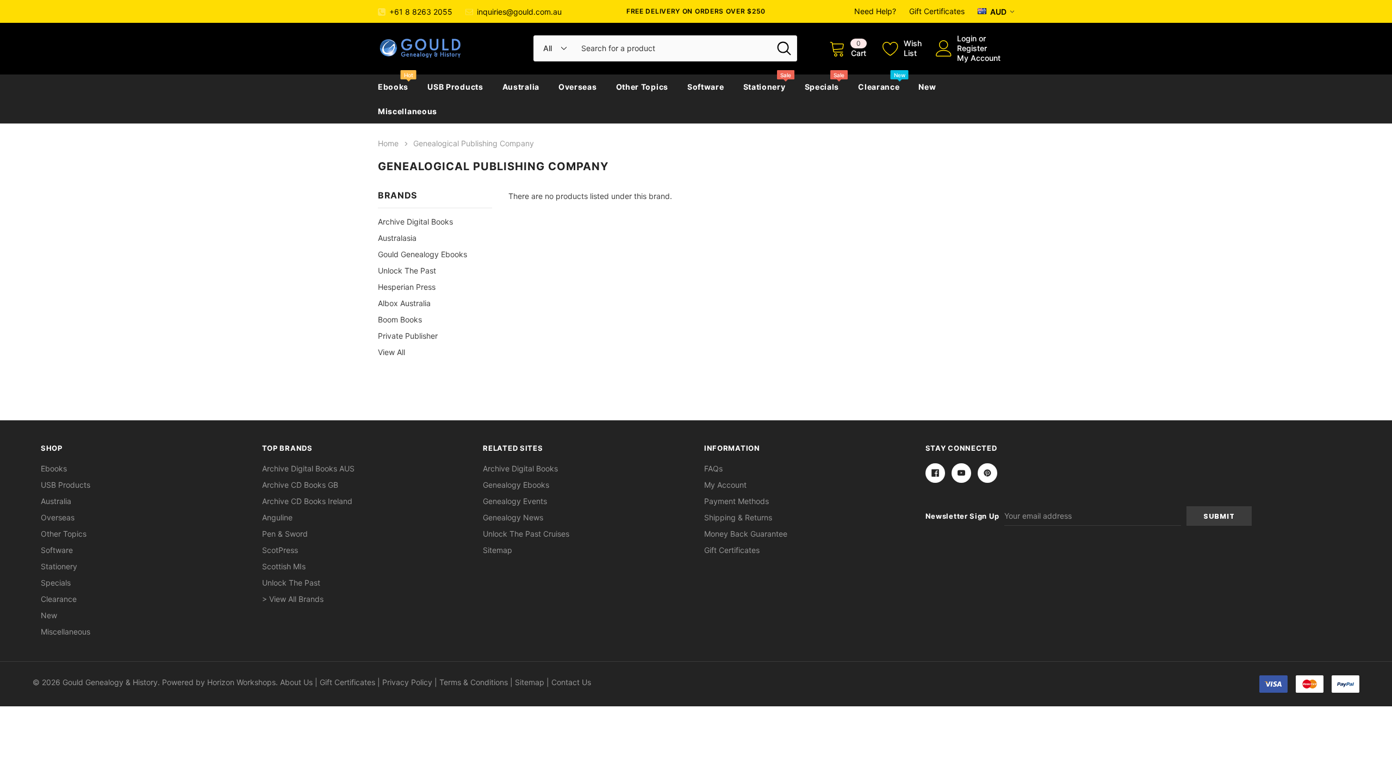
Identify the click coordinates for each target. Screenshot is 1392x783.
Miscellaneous (407, 111)
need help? (875, 11)
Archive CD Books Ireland (307, 501)
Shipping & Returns (738, 517)
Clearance (878, 86)
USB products (455, 86)
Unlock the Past (407, 270)
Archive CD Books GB (300, 484)
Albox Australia (404, 303)
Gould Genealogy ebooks (422, 254)
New (927, 86)
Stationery (764, 86)
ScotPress (280, 550)
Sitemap (497, 550)
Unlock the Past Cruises (526, 533)
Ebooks (393, 86)
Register (972, 48)
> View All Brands (293, 599)
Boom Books (400, 319)
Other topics (642, 86)
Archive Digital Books (520, 468)
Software (705, 86)
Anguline (277, 517)
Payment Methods (736, 501)
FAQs (713, 468)
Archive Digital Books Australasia (415, 230)
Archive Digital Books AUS (308, 468)
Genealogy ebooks (516, 484)
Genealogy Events (515, 501)
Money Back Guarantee (745, 533)
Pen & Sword (285, 533)
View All (391, 352)
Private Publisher (408, 335)
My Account (978, 58)
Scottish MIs (284, 566)
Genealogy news (513, 517)
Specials (822, 86)
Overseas (577, 86)
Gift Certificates (937, 11)
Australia (520, 86)
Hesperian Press (407, 286)
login (967, 38)
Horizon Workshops (241, 682)
